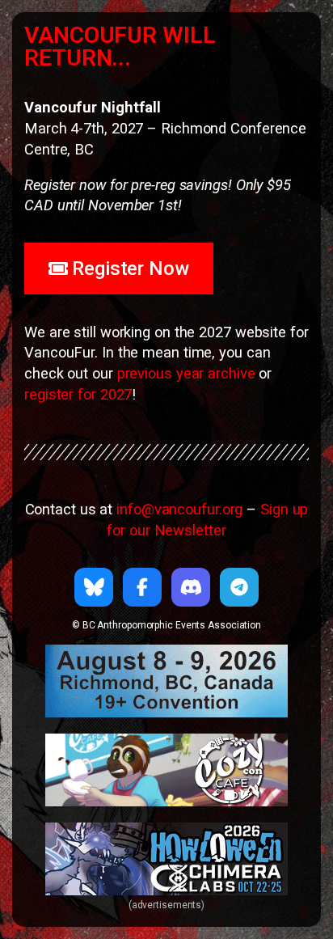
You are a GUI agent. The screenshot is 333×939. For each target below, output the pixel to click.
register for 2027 (78, 394)
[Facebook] (142, 587)
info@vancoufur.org (179, 509)
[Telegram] (239, 587)
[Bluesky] (93, 587)
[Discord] (190, 587)
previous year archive (186, 373)
